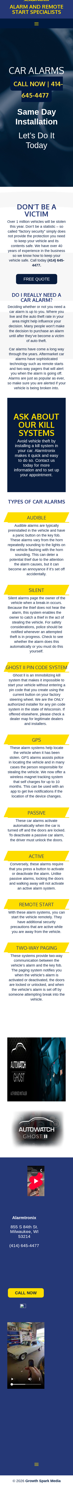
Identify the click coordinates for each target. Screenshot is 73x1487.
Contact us (45, 460)
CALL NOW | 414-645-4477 (38, 89)
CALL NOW (26, 1293)
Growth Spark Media (43, 1481)
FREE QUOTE (37, 279)
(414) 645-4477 (24, 1245)
